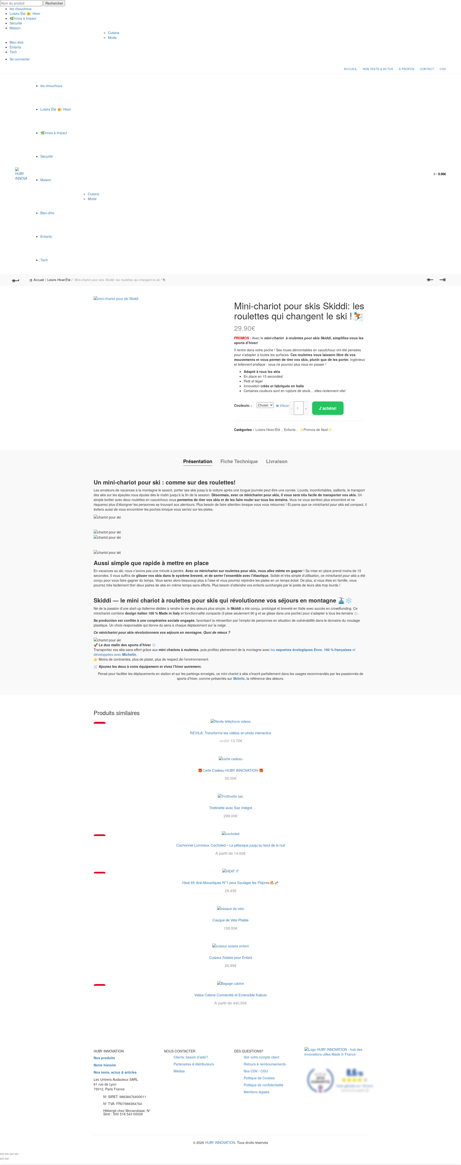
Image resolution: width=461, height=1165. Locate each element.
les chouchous (20, 8)
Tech (13, 51)
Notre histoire (105, 1065)
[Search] (418, 174)
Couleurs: (242, 405)
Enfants (15, 47)
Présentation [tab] (197, 461)
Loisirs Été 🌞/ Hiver (25, 13)
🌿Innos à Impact (23, 18)
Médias (179, 1071)
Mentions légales (256, 1092)
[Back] (19, 280)
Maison (15, 27)
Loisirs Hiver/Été (58, 279)
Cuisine (113, 32)
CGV (443, 69)
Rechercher (54, 3)
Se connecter (20, 59)
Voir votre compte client (261, 1057)
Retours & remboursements (265, 1064)
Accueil (350, 69)
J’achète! (328, 408)
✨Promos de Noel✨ (315, 429)
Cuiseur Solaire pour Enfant (230, 957)
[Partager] (7, 1154)
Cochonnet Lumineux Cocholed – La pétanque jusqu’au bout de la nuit (230, 845)
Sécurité (16, 23)
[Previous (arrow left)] (2, 1158)
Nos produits (104, 1058)
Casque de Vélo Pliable (230, 920)
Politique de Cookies (259, 1078)
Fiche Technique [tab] (239, 461)
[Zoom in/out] (16, 1154)
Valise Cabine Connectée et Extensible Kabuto (230, 995)
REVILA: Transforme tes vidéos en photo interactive (230, 733)
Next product (442, 280)
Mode (112, 37)
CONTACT (427, 69)
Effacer (284, 405)
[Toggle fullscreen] (11, 1154)
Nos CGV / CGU (256, 1071)
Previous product (430, 280)
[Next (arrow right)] (7, 1158)
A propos (406, 69)
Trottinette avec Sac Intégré (230, 808)
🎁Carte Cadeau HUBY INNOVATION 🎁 (230, 770)
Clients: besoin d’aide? (191, 1057)
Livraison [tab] (276, 461)
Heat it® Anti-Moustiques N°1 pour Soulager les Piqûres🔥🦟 (230, 882)
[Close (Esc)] (2, 1154)
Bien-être (17, 42)
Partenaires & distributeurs (194, 1064)
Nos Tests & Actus (378, 69)
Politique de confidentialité (263, 1085)
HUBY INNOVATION (220, 1142)
